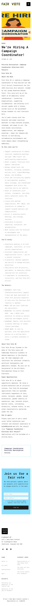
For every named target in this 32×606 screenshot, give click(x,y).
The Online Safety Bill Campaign (23, 572)
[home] (11, 4)
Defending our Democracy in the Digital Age (7, 584)
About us (4, 561)
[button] (28, 4)
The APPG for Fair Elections (23, 568)
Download (7, 452)
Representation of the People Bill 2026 (23, 563)
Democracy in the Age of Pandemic (7, 589)
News (3, 573)
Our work (4, 565)
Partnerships (6, 569)
